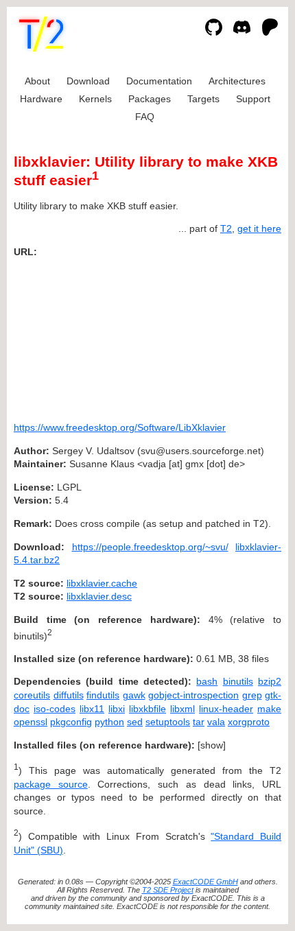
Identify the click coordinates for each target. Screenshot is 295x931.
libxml (182, 708)
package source (51, 784)
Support (253, 98)
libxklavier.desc (99, 596)
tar (198, 721)
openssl (30, 721)
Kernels (95, 98)
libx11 (92, 708)
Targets (203, 98)
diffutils (69, 695)
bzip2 (269, 681)
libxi (116, 708)
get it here (259, 228)
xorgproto (249, 721)
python (109, 721)
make (269, 708)
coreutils (32, 695)
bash (206, 681)
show (211, 745)
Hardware (41, 98)
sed (135, 721)
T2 (226, 228)
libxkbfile (147, 708)
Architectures (237, 80)
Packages (149, 98)
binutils (238, 681)
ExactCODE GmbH (205, 881)
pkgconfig (71, 721)
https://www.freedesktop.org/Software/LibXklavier (120, 427)
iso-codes (54, 708)
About (37, 80)
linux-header (226, 708)
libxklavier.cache (102, 583)
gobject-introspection (193, 695)
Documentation (159, 80)
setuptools (167, 721)
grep (252, 695)
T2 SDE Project (167, 890)
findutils (102, 695)
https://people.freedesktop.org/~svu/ (150, 546)
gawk (134, 695)
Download (88, 80)
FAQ (144, 116)
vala (216, 721)
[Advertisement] (240, 334)
